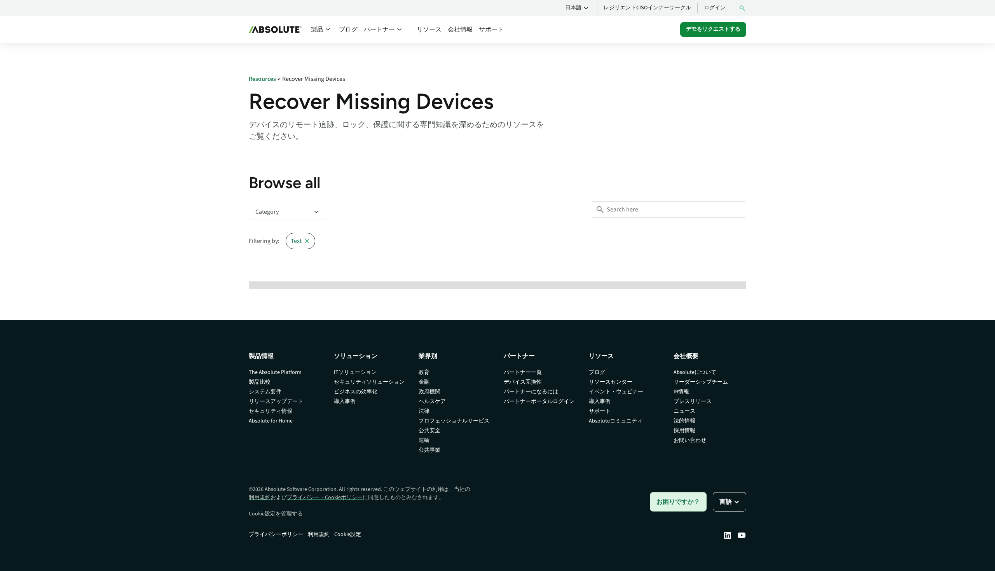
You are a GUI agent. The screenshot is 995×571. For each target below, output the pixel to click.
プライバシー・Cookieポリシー (325, 497)
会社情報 (460, 29)
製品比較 (260, 382)
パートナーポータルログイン (539, 401)
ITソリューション (355, 372)
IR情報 (681, 392)
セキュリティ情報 (270, 411)
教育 (424, 372)
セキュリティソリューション (369, 382)
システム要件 (265, 392)
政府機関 (429, 392)
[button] (578, 8)
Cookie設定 (347, 534)
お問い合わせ (690, 440)
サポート (491, 29)
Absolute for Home (271, 421)
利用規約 (260, 497)
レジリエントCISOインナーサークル (647, 8)
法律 (424, 411)
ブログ (348, 29)
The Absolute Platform (275, 372)
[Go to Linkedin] (727, 535)
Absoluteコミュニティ (615, 421)
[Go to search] (742, 8)
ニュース (684, 411)
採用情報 (684, 431)
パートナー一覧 (523, 372)
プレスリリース (693, 401)
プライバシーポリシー (276, 534)
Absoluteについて (695, 372)
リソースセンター (610, 382)
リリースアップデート (276, 401)
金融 (424, 382)
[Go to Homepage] (275, 29)
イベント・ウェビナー (616, 392)
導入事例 (345, 401)
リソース (429, 29)
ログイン (715, 8)
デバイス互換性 (523, 382)
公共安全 (429, 431)
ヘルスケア (432, 401)
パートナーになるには (531, 392)
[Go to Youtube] (741, 535)
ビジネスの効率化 (355, 392)
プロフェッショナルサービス (454, 421)
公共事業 (429, 450)
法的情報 (684, 421)
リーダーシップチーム (701, 382)
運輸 (424, 440)
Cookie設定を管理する (276, 514)
